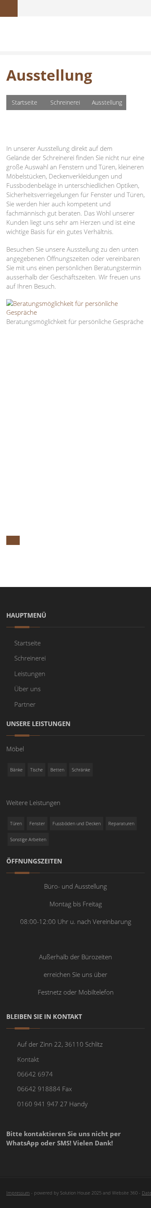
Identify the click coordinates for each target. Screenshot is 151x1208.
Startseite (24, 102)
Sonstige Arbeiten (28, 839)
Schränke (81, 769)
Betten (57, 769)
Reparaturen (121, 823)
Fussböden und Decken (76, 823)
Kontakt (28, 1059)
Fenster (37, 823)
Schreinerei (65, 102)
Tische (36, 769)
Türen (16, 823)
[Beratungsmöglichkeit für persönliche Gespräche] (75, 307)
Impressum (18, 1193)
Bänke (16, 769)
